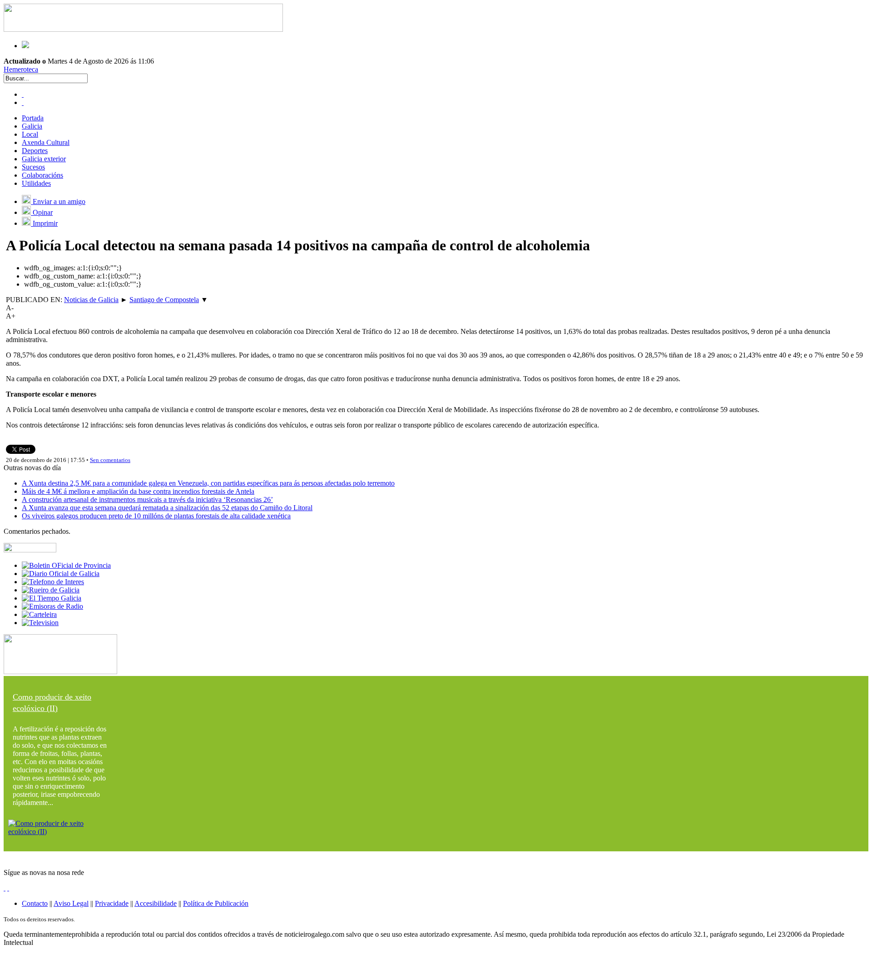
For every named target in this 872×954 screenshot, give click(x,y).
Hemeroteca (21, 69)
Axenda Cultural (45, 142)
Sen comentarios (110, 460)
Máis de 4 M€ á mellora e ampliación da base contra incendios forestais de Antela (138, 491)
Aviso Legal (71, 903)
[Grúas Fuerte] (143, 29)
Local (30, 134)
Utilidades (36, 183)
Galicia (32, 126)
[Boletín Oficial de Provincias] (66, 565)
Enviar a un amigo (58, 201)
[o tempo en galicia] (51, 598)
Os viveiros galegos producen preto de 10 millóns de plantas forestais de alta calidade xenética (156, 516)
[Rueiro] (50, 590)
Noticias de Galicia (91, 299)
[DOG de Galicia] (60, 573)
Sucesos (33, 167)
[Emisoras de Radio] (52, 606)
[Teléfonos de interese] (53, 582)
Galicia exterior (44, 159)
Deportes (35, 150)
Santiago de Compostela (164, 299)
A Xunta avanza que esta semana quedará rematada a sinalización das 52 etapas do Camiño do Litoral (167, 508)
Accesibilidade (155, 903)
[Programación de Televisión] (40, 622)
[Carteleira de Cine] (39, 614)
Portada (33, 118)
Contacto (35, 903)
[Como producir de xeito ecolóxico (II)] (60, 831)
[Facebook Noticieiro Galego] (23, 94)
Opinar (42, 212)
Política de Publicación (215, 903)
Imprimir (44, 223)
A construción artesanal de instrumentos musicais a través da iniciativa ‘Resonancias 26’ (147, 499)
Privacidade (112, 903)
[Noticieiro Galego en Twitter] (23, 102)
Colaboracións (42, 175)
